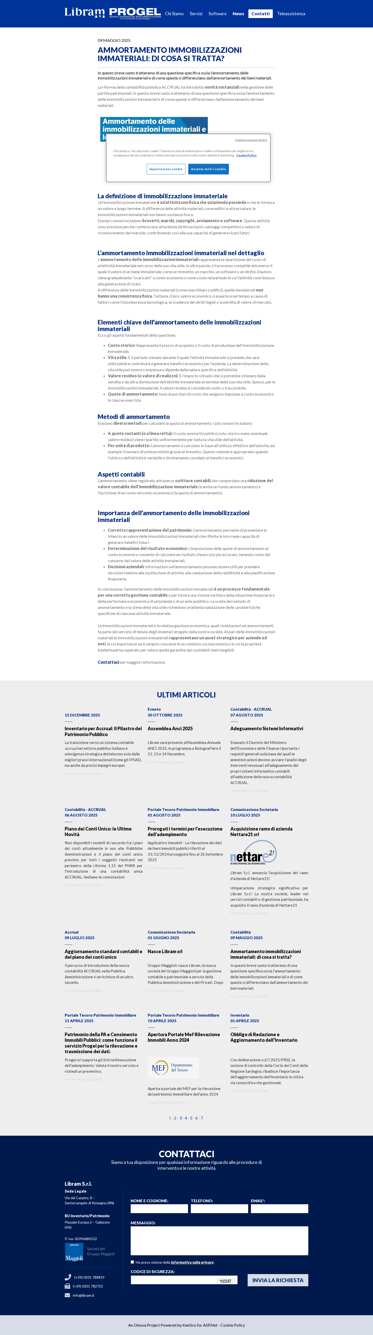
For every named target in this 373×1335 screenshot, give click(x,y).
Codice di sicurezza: (153, 1271)
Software (218, 13)
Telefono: (202, 1201)
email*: (258, 1201)
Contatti (260, 13)
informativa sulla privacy (192, 1262)
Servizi (196, 13)
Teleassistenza (291, 13)
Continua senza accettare (251, 139)
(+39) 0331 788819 (89, 1277)
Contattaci (108, 662)
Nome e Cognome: (149, 1201)
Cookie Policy (233, 1325)
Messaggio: (143, 1223)
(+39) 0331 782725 (88, 1286)
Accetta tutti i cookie (208, 169)
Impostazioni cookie (166, 169)
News (238, 13)
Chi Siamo (174, 13)
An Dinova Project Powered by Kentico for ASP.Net (172, 1325)
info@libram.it (83, 1295)
